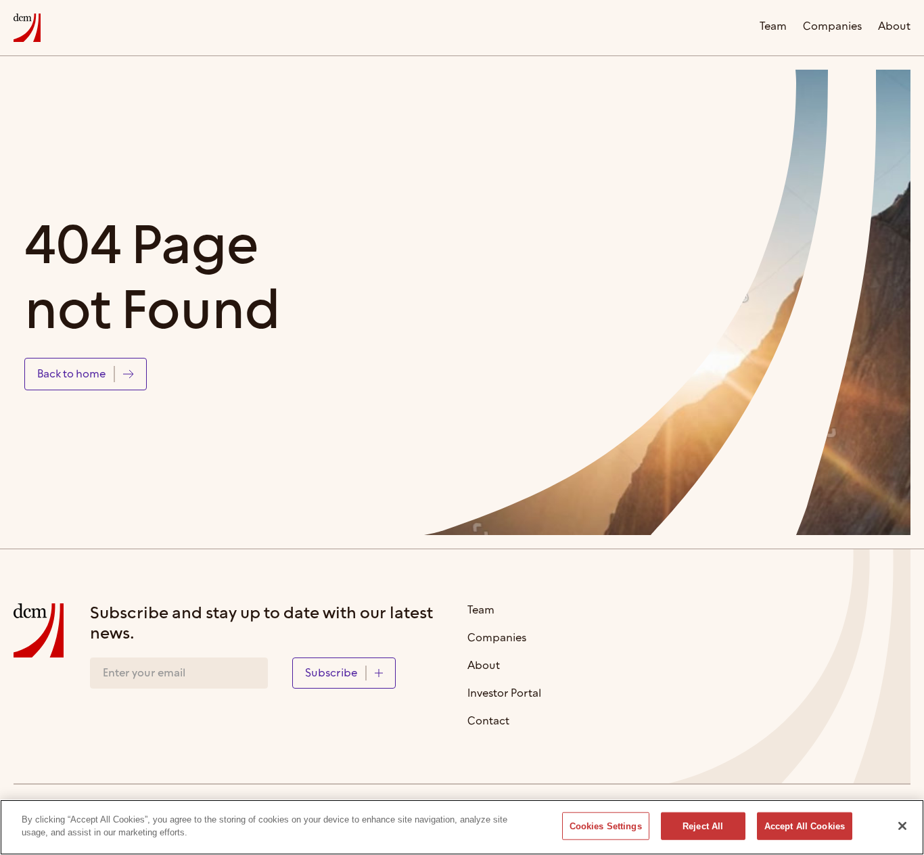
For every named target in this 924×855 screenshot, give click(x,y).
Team (773, 27)
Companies (832, 27)
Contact (488, 722)
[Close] (902, 826)
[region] (462, 827)
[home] (27, 28)
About (894, 27)
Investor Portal (504, 694)
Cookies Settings (606, 826)
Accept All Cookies (804, 826)
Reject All (703, 826)
